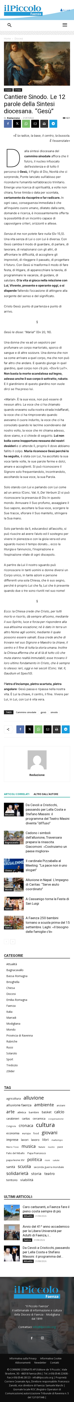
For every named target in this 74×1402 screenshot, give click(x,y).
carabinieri (12, 1118)
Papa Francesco (36, 1153)
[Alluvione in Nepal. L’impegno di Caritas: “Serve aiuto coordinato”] (14, 884)
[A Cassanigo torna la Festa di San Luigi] (14, 903)
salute (56, 1160)
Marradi (11, 1017)
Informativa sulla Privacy (23, 1358)
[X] (17, 124)
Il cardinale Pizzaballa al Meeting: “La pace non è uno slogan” (46, 865)
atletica (21, 1112)
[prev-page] (6, 941)
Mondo (8, 889)
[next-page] (12, 941)
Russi (9, 1047)
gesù (43, 712)
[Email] (35, 124)
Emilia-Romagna (16, 1000)
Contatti (54, 1362)
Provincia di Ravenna (19, 1035)
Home (7, 38)
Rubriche (11, 1041)
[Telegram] (53, 124)
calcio (59, 1112)
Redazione (13, 117)
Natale (41, 1146)
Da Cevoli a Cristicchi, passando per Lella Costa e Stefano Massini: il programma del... (46, 1252)
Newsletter (40, 1362)
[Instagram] (42, 1338)
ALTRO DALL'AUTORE (46, 794)
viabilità (26, 1180)
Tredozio (12, 1065)
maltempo (57, 1139)
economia (12, 1133)
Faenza (8, 908)
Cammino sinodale (26, 712)
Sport (9, 1059)
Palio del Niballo (15, 1153)
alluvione (33, 1098)
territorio (12, 1180)
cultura (45, 1125)
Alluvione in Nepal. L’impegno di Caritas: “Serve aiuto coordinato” (47, 884)
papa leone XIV (15, 1160)
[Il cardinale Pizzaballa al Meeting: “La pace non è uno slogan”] (14, 865)
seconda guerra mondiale (49, 1167)
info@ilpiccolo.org (44, 1327)
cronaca (26, 1125)
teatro (49, 1174)
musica (29, 1146)
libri (45, 1139)
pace (60, 1146)
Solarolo (11, 1053)
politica (34, 1159)
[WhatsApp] (26, 124)
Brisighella (12, 982)
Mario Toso (12, 1146)
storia (36, 1173)
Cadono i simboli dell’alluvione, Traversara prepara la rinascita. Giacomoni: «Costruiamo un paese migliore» (46, 842)
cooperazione (56, 1118)
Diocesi (19, 38)
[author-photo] (37, 769)
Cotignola (11, 1126)
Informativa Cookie (51, 1358)
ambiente (44, 1105)
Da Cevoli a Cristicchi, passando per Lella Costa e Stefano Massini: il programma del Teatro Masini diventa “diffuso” (47, 814)
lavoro (35, 1140)
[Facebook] (8, 124)
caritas (26, 1118)
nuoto (51, 1146)
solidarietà (17, 1173)
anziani (61, 1105)
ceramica (39, 1118)
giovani (49, 1132)
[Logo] (23, 10)
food (36, 1133)
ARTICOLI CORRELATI (16, 794)
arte (10, 1112)
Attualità (9, 814)
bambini (34, 1112)
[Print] (44, 124)
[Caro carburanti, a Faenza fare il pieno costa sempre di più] (12, 1213)
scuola (24, 1166)
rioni (47, 1160)
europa (26, 1133)
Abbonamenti (23, 1362)
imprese (12, 1140)
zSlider (10, 1071)
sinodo (54, 712)
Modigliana (13, 1023)
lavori (24, 1140)
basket (47, 1112)
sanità (10, 1167)
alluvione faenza (18, 1105)
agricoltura (13, 1098)
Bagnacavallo (12, 842)
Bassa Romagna (16, 976)
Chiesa (18, 89)
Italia (9, 1012)
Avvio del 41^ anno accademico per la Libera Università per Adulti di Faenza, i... (46, 1231)
